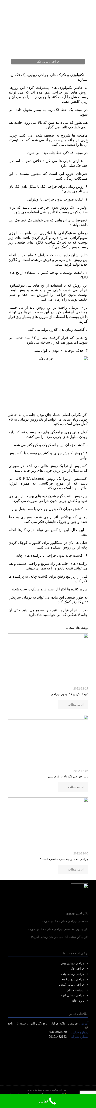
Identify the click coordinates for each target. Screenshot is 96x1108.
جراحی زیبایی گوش (71, 984)
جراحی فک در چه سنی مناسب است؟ (64, 859)
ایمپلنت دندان (75, 990)
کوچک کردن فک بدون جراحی (69, 694)
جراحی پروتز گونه (73, 979)
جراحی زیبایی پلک (72, 974)
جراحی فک (77, 968)
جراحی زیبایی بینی (72, 963)
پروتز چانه (78, 1000)
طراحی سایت (59, 1089)
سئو (47, 1089)
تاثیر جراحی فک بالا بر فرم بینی (68, 776)
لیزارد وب (32, 1089)
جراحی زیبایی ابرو (72, 995)
